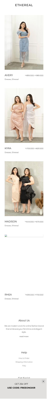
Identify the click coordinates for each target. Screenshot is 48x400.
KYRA (8, 148)
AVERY (9, 75)
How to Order (24, 358)
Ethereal (15, 79)
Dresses (8, 79)
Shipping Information (24, 362)
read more (24, 336)
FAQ (24, 366)
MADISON (11, 221)
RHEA (8, 294)
